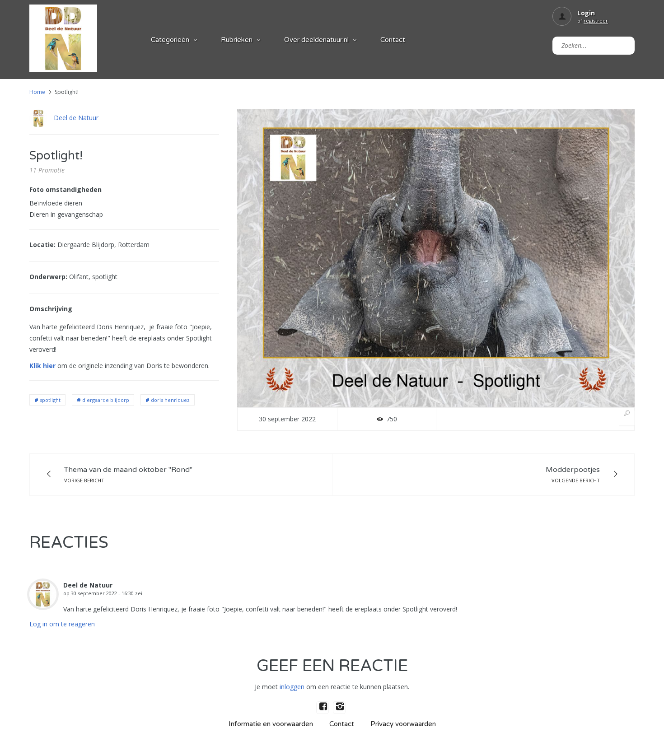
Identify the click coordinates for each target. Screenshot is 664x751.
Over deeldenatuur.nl (316, 40)
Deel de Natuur (76, 117)
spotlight (50, 399)
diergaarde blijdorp (105, 399)
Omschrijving (50, 308)
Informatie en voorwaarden (271, 724)
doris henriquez (170, 399)
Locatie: (42, 244)
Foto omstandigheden (65, 189)
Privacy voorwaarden (403, 724)
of (592, 20)
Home (37, 92)
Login (586, 13)
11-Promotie (47, 170)
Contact (392, 40)
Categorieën (170, 40)
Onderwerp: (48, 276)
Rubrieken (237, 40)
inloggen (292, 686)
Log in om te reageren (62, 624)
